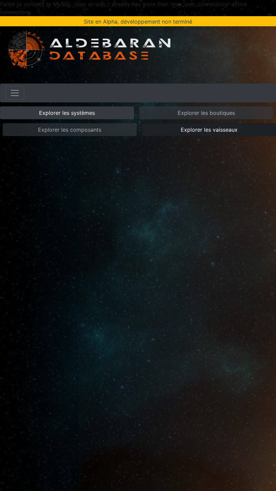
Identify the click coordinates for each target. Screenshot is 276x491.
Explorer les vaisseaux (209, 129)
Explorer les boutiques (206, 112)
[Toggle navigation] (14, 93)
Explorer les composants (69, 129)
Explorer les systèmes (67, 112)
